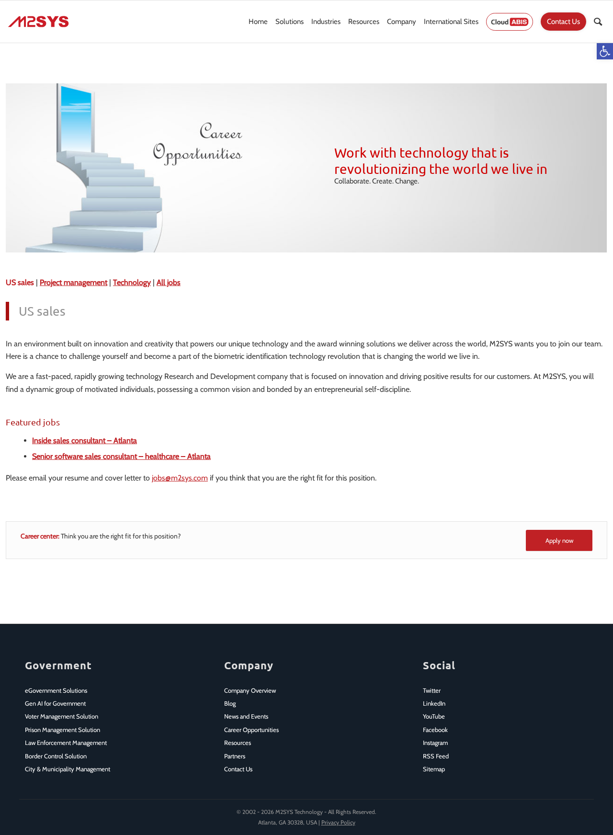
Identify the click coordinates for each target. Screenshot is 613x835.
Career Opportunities (251, 729)
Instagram (435, 742)
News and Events (246, 716)
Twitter (432, 690)
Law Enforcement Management (66, 742)
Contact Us (238, 769)
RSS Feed (436, 756)
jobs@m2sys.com (180, 477)
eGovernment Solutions (56, 690)
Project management (73, 282)
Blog (230, 703)
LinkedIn (434, 703)
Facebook (435, 729)
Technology (132, 282)
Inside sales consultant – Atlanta (84, 440)
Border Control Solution (56, 756)
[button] (605, 51)
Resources (237, 742)
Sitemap (434, 769)
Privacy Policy (338, 822)
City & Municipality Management (67, 769)
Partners (234, 756)
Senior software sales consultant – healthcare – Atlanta (121, 456)
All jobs (169, 282)
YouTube (434, 716)
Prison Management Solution (62, 729)
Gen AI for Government (55, 703)
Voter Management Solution (61, 716)
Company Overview (250, 690)
